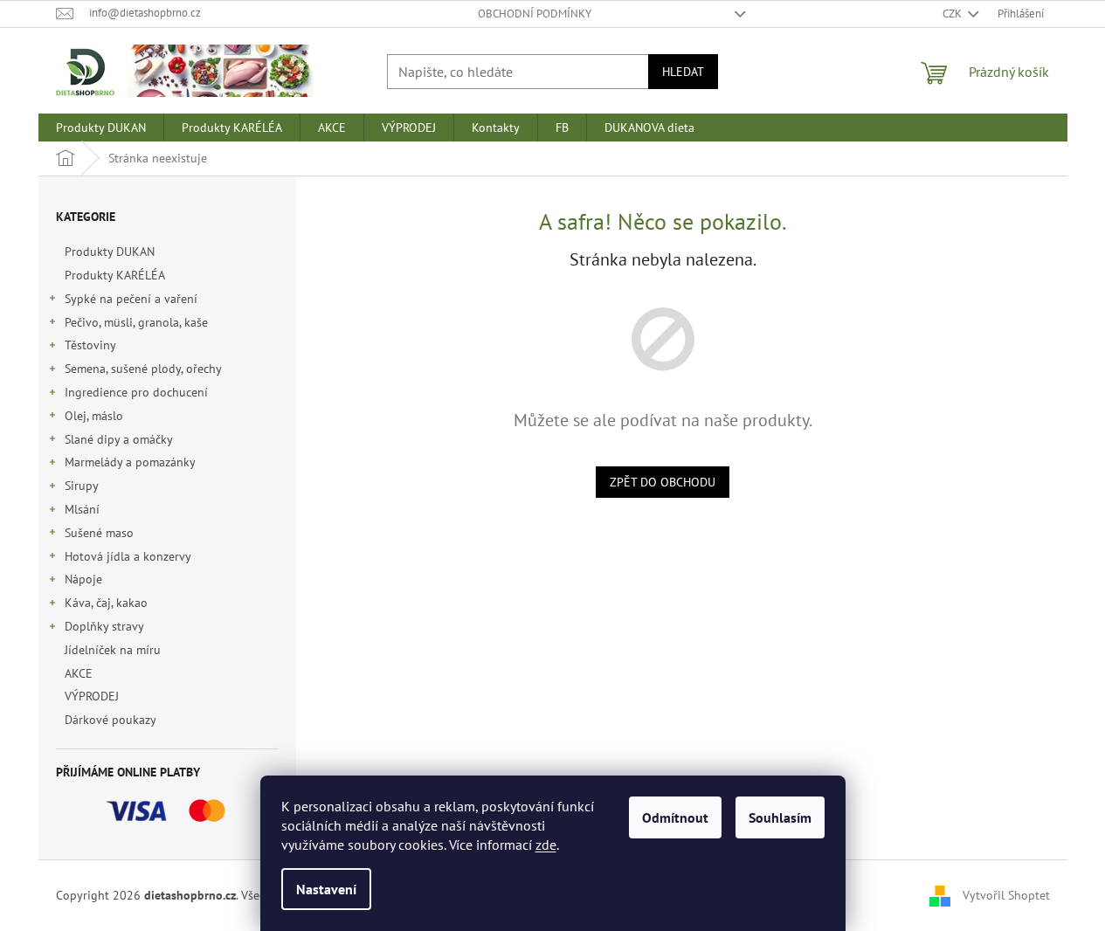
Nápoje (83, 579)
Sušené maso (99, 533)
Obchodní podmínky (534, 13)
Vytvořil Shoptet (1006, 894)
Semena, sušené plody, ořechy (143, 368)
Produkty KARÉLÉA (114, 275)
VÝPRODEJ (92, 696)
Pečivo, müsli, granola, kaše (136, 322)
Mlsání (82, 509)
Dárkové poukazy (110, 720)
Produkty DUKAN (110, 251)
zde (545, 844)
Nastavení (326, 889)
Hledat (683, 71)
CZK (953, 13)
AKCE (79, 673)
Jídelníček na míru (113, 650)
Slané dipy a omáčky (119, 439)
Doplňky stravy (104, 626)
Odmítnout (675, 817)
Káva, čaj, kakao (106, 602)
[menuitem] (100, 127)
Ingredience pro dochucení (136, 392)
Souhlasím (780, 817)
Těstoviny (90, 345)
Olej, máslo (94, 416)
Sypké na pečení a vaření (131, 299)
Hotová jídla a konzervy (128, 556)
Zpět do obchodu (662, 482)
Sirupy (82, 485)
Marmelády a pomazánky (130, 462)
